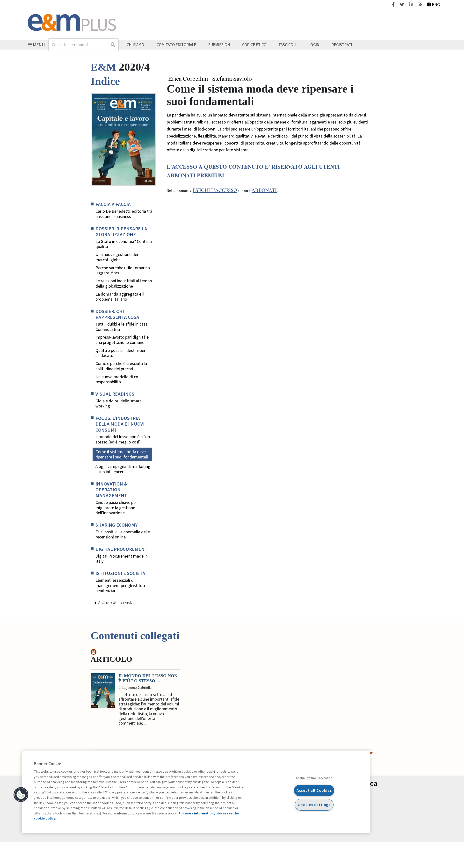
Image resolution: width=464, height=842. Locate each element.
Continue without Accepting (314, 778)
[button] (21, 794)
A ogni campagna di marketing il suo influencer (122, 469)
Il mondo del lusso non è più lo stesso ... (147, 678)
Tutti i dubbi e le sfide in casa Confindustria (121, 327)
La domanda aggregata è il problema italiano (119, 297)
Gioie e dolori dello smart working (118, 404)
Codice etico (254, 45)
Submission (219, 45)
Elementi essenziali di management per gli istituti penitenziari (120, 586)
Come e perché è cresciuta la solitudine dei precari (121, 366)
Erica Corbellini (188, 78)
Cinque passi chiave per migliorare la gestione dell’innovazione (116, 508)
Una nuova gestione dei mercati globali (116, 257)
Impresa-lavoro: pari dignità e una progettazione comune (122, 340)
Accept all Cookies (314, 790)
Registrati (342, 45)
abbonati (264, 190)
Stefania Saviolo (232, 78)
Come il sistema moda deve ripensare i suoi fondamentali (121, 454)
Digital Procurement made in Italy (121, 559)
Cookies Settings (314, 804)
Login (313, 45)
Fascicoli (287, 45)
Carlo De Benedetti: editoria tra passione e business (123, 214)
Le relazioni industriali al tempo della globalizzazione (123, 283)
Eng (436, 5)
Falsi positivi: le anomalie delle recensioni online (122, 535)
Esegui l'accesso (215, 190)
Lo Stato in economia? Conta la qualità (123, 244)
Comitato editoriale (176, 45)
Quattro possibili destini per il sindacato (121, 353)
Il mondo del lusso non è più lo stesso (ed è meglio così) (122, 439)
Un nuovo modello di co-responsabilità (117, 379)
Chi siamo (135, 45)
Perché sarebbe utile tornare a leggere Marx (122, 270)
